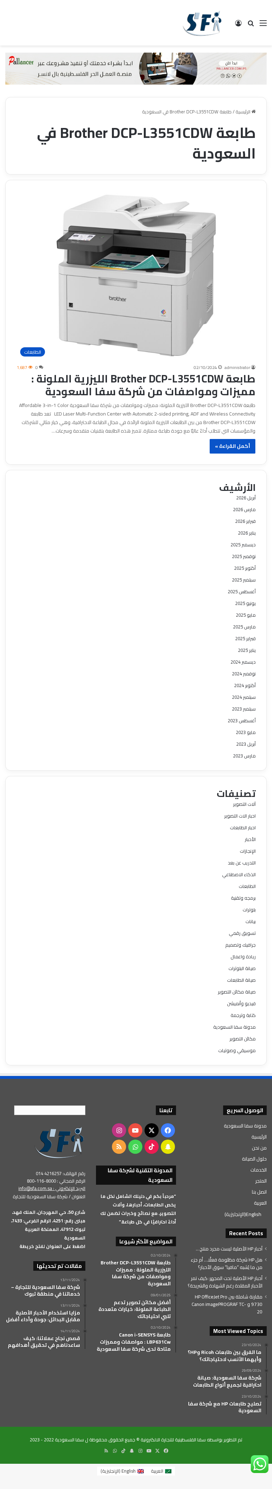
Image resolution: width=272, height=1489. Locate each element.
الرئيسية (243, 111)
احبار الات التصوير (240, 816)
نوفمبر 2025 (244, 556)
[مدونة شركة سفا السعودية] (202, 23)
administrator (237, 367)
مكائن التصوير (243, 1038)
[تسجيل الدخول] (238, 25)
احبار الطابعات (243, 827)
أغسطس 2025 (242, 591)
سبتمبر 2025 (244, 579)
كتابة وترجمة (243, 1015)
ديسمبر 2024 (243, 662)
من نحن (259, 1147)
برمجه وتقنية (243, 898)
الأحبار (250, 839)
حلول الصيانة (254, 1158)
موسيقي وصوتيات (237, 1050)
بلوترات (249, 909)
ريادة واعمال (243, 956)
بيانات (250, 921)
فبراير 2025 (245, 638)
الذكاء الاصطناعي (239, 874)
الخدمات (258, 1169)
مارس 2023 (244, 755)
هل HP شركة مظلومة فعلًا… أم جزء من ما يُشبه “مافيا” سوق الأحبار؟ (226, 1263)
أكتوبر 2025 (245, 568)
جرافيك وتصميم (240, 945)
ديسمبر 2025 (243, 544)
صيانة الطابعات (241, 980)
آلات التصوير (244, 804)
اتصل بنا (259, 1191)
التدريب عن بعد (242, 862)
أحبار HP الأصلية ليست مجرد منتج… (229, 1248)
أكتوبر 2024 (245, 685)
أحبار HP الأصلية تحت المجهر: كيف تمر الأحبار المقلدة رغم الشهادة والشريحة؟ (225, 1282)
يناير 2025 (247, 650)
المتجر (261, 1180)
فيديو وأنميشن (241, 1003)
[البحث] (250, 25)
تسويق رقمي (242, 933)
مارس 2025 (244, 626)
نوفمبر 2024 (244, 673)
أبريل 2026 (246, 497)
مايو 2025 (246, 615)
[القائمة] (263, 25)
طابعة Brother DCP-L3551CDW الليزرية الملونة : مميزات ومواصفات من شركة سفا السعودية (143, 385)
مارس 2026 (244, 509)
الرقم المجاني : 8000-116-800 (56, 1181)
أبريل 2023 (246, 744)
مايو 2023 (246, 732)
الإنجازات (248, 851)
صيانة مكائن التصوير (237, 991)
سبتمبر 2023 (244, 709)
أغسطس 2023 (242, 720)
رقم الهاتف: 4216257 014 (60, 1173)
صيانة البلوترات (242, 968)
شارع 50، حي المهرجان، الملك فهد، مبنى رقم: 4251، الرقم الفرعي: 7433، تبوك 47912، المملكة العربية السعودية (48, 1225)
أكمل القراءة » (232, 446)
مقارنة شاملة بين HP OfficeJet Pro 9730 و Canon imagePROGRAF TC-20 (227, 1304)
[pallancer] (136, 68)
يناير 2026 (247, 533)
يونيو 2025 (245, 603)
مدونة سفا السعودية (234, 1027)
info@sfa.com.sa (35, 1188)
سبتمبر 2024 (244, 697)
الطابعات (247, 886)
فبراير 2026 (245, 521)
